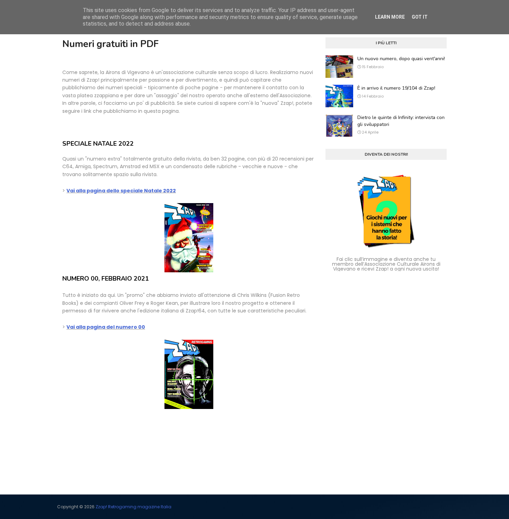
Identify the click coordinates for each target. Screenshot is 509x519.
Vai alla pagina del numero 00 (105, 327)
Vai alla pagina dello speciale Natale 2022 (121, 190)
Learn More (390, 17)
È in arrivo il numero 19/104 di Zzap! (396, 88)
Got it (420, 17)
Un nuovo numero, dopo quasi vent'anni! (401, 58)
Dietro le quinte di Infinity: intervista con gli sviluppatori (401, 121)
